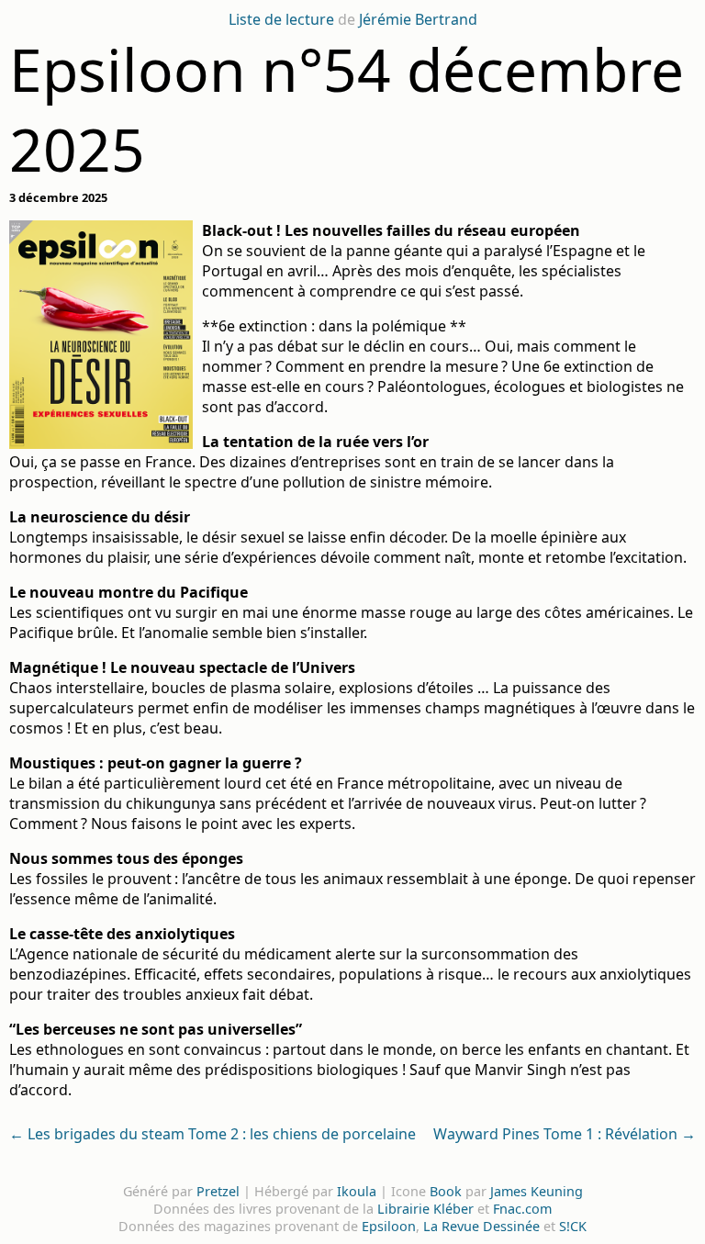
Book (446, 1191)
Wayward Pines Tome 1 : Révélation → (564, 1134)
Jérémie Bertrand (418, 19)
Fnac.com (522, 1208)
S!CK (573, 1226)
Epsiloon (389, 1226)
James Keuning (536, 1191)
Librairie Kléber (425, 1208)
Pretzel (218, 1191)
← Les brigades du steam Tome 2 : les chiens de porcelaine (212, 1134)
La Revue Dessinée (481, 1226)
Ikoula (356, 1191)
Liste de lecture (281, 19)
